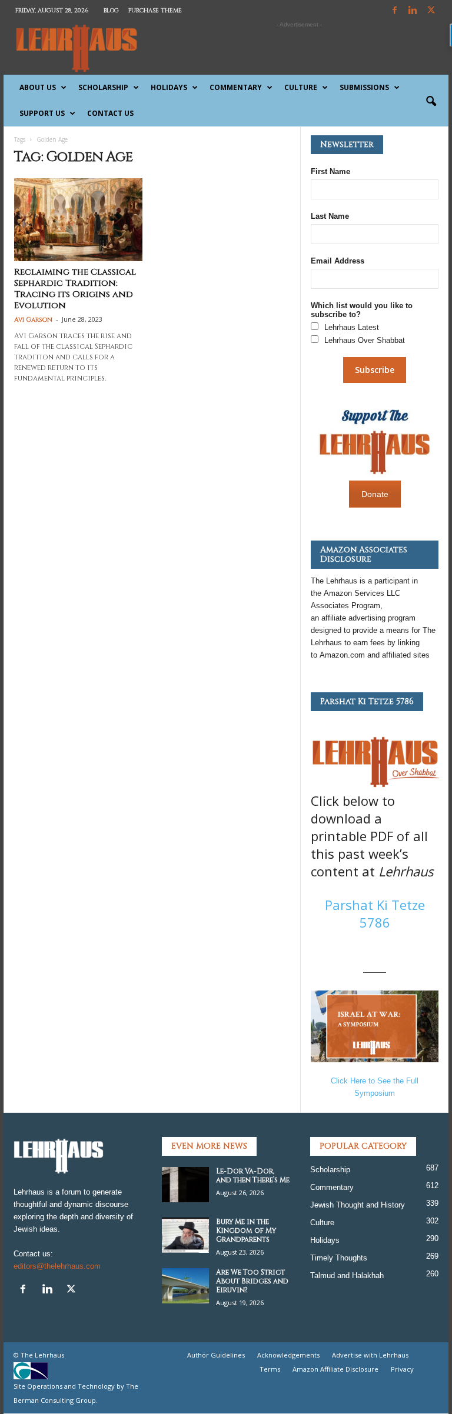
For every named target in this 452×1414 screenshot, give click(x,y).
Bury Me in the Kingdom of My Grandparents (246, 1230)
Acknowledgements (288, 1354)
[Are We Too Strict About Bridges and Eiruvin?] (185, 1285)
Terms (270, 1369)
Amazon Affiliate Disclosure (335, 1369)
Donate (374, 494)
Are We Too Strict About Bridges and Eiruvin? (252, 1281)
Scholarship (103, 87)
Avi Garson (33, 319)
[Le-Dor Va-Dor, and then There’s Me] (185, 1184)
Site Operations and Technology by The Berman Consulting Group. (76, 1393)
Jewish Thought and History (357, 1204)
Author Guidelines (216, 1354)
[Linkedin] (413, 10)
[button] (431, 102)
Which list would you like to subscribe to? (362, 310)
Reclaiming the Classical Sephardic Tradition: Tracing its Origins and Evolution (75, 289)
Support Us (42, 113)
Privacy (402, 1369)
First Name (330, 171)
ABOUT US (37, 87)
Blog (111, 10)
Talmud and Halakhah (347, 1275)
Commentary (236, 87)
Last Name (330, 216)
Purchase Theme (155, 10)
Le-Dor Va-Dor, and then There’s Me (253, 1175)
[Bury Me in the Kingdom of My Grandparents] (185, 1235)
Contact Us (110, 113)
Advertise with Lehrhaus (370, 1354)
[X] (431, 10)
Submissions (364, 87)
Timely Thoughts (338, 1257)
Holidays (169, 87)
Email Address (337, 260)
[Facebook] (394, 10)
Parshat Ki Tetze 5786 (375, 913)
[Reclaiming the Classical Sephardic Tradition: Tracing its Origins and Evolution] (78, 219)
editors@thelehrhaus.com (57, 1266)
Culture (300, 87)
